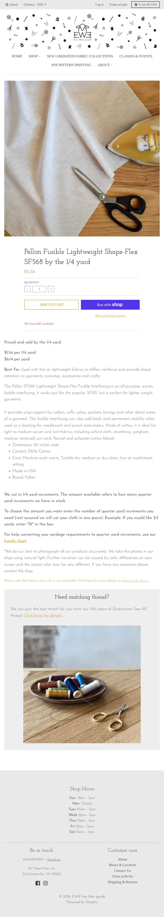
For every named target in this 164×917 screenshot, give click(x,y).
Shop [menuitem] (33, 56)
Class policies (122, 876)
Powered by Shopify (82, 902)
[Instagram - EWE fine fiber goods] (45, 883)
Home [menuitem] (17, 56)
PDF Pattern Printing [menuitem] (71, 65)
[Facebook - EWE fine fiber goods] (37, 883)
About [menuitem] (104, 65)
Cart (148, 4)
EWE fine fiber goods (88, 896)
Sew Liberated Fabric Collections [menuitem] (80, 56)
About (122, 859)
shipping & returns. (135, 581)
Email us (53, 859)
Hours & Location (122, 865)
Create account (118, 4)
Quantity (31, 282)
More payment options (110, 315)
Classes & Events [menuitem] (135, 56)
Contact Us (122, 871)
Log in (99, 4)
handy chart (15, 541)
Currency (29, 4)
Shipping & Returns (123, 882)
